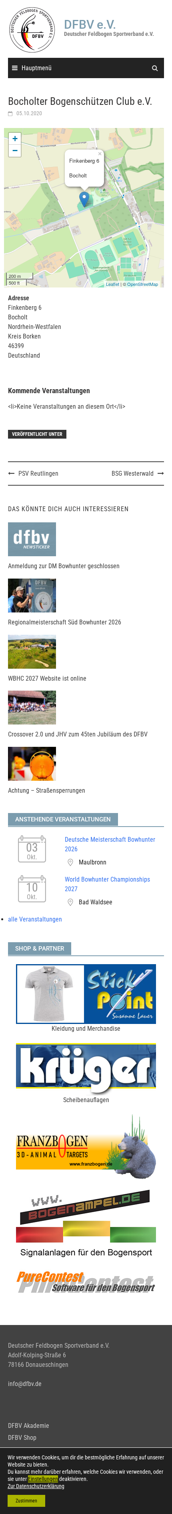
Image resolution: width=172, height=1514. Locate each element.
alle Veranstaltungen (35, 919)
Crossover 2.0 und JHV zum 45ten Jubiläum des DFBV (78, 734)
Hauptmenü (37, 68)
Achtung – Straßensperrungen (46, 790)
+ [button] (15, 139)
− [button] (15, 151)
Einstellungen (43, 1479)
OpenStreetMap (142, 284)
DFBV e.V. (90, 25)
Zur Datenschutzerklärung (36, 1486)
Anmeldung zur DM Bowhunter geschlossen (64, 566)
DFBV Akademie (28, 1425)
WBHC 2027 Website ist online (47, 678)
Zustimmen (26, 1501)
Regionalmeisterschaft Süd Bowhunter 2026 (64, 622)
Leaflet (112, 284)
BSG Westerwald (133, 473)
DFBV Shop (22, 1437)
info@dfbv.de (25, 1384)
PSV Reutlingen (38, 473)
